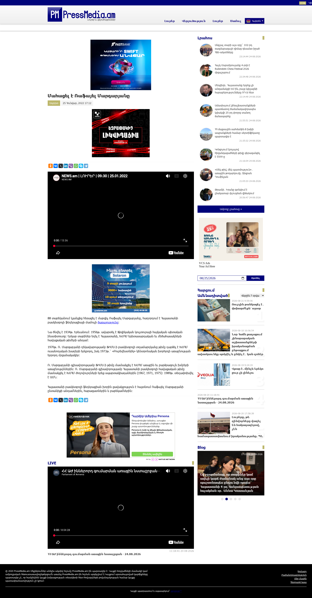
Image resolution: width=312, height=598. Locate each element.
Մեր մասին (300, 578)
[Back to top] (305, 591)
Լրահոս (205, 38)
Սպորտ (53, 103)
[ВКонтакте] (55, 166)
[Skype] (81, 166)
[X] (60, 166)
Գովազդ (302, 571)
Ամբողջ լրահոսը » (231, 209)
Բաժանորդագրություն (294, 574)
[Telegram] (86, 166)
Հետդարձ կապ (298, 582)
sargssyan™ (176, 591)
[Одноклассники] (50, 166)
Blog (202, 447)
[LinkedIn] (66, 166)
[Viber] (71, 166)
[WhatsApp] (76, 166)
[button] (222, 499)
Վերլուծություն (193, 21)
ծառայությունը (108, 322)
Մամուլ (235, 21)
